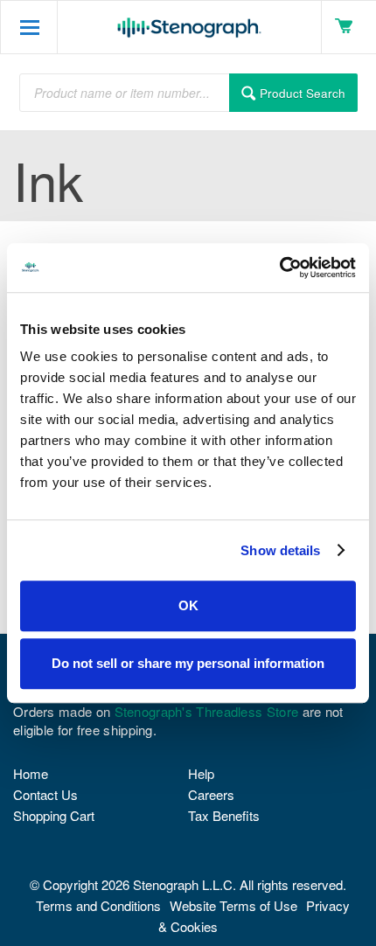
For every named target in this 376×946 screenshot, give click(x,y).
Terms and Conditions (98, 905)
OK (188, 605)
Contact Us (45, 794)
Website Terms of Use (233, 905)
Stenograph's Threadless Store (207, 711)
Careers (211, 794)
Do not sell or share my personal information (188, 663)
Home (30, 773)
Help (201, 773)
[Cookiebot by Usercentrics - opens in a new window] (279, 267)
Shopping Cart (53, 815)
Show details (280, 550)
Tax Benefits (224, 815)
